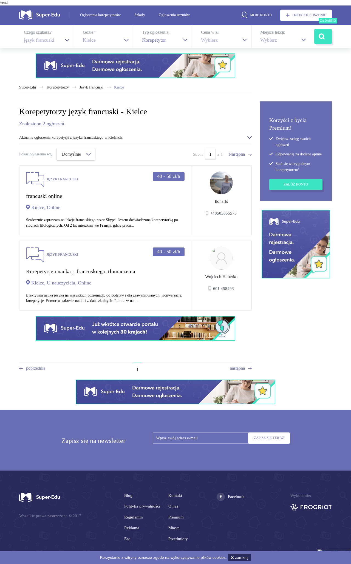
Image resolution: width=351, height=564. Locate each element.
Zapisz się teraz (269, 438)
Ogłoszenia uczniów (174, 15)
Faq (127, 539)
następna (237, 368)
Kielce (119, 87)
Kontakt (175, 495)
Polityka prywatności (142, 506)
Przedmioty (178, 539)
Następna (237, 154)
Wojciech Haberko (221, 276)
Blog (128, 495)
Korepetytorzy (58, 87)
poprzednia (35, 368)
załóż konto (296, 184)
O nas (173, 506)
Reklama (131, 528)
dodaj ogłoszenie (309, 15)
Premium (176, 517)
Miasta (174, 528)
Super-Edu (27, 87)
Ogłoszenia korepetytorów (100, 15)
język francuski (91, 87)
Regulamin (133, 517)
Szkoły (139, 15)
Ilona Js (221, 201)
